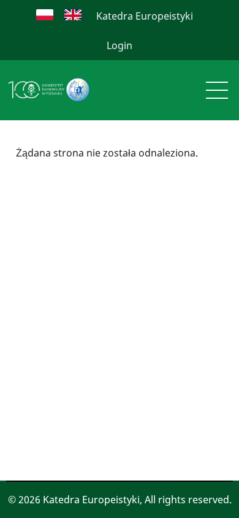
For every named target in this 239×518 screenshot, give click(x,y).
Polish (44, 14)
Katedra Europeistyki (144, 16)
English (73, 14)
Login (119, 45)
